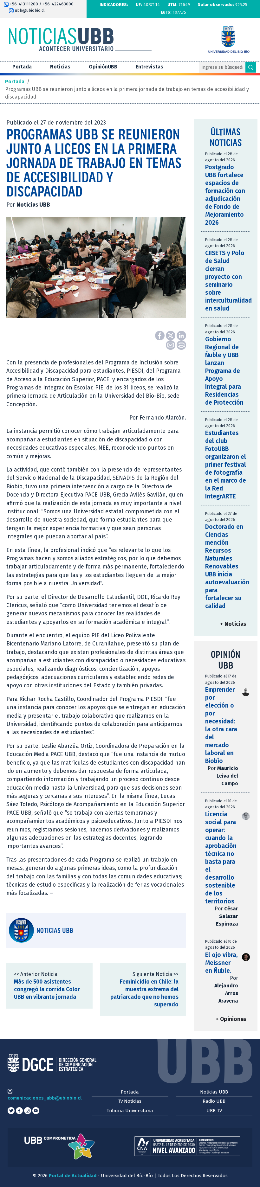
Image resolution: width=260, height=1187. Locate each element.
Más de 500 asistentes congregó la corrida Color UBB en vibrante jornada (47, 989)
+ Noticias (233, 624)
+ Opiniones (231, 1019)
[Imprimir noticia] (181, 345)
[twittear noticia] (171, 335)
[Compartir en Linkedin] (181, 335)
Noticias (60, 67)
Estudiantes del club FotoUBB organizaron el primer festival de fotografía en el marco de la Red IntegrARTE (225, 464)
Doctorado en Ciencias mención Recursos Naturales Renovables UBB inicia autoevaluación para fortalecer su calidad (227, 566)
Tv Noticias (129, 1101)
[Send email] (171, 345)
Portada (22, 67)
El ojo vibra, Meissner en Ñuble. (221, 962)
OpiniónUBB (103, 67)
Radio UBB (214, 1101)
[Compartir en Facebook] (160, 335)
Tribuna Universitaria (130, 1110)
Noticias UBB (214, 1092)
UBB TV (214, 1110)
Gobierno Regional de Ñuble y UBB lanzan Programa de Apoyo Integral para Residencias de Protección (224, 371)
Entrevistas (149, 67)
